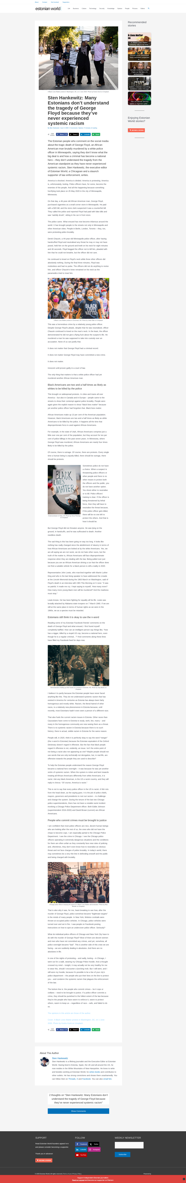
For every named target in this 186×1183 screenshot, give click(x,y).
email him (107, 1079)
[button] (149, 8)
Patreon (110, 1180)
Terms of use (67, 1174)
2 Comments (73, 128)
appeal (81, 1180)
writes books (94, 1072)
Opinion (81, 128)
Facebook (86, 1079)
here (67, 1144)
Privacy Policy (77, 1174)
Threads (71, 1079)
